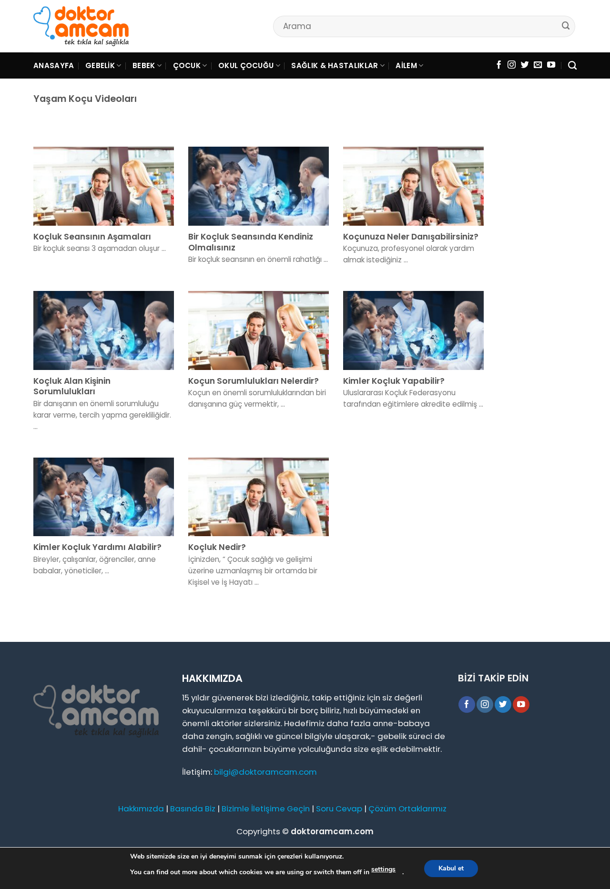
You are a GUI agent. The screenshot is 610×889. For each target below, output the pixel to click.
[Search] (572, 66)
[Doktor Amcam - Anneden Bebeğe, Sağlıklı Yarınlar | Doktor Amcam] (81, 26)
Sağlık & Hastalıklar (334, 65)
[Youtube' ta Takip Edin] (551, 65)
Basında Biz (192, 808)
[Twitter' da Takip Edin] (525, 65)
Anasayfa (53, 65)
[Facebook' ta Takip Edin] (499, 65)
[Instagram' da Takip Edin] (512, 65)
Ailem (406, 65)
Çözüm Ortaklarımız (407, 808)
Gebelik (100, 65)
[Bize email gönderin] (538, 65)
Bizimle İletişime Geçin (266, 808)
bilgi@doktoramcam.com (265, 772)
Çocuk (187, 65)
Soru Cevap (339, 808)
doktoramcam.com (332, 831)
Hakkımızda (141, 808)
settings (383, 869)
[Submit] (566, 26)
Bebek (143, 65)
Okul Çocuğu (246, 65)
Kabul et (451, 868)
